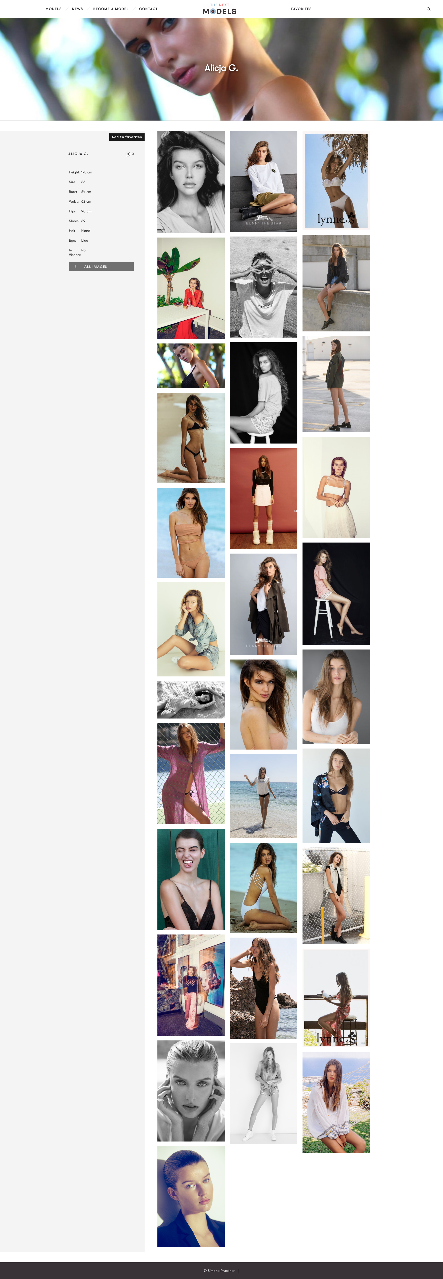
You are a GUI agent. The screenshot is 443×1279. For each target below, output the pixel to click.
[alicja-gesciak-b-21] (336, 643)
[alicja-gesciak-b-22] (263, 231)
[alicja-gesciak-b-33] (336, 1152)
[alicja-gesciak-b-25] (263, 1037)
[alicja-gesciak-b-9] (191, 823)
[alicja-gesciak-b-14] (336, 743)
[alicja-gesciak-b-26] (336, 1046)
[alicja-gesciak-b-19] (263, 548)
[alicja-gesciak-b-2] (336, 431)
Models (54, 9)
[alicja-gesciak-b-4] (191, 482)
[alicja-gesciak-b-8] (336, 537)
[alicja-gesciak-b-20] (263, 442)
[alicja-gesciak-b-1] (336, 330)
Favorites (301, 9)
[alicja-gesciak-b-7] (191, 717)
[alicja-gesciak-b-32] (263, 837)
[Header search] (428, 9)
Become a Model (111, 9)
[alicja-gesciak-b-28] (336, 229)
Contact (148, 9)
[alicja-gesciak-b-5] (191, 576)
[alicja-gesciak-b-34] (191, 1246)
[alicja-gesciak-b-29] (191, 1140)
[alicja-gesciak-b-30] (191, 675)
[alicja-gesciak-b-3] (191, 387)
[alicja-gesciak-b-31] (263, 1143)
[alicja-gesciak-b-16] (191, 338)
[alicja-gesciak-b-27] (263, 336)
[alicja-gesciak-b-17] (191, 1034)
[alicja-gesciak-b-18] (191, 232)
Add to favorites (127, 137)
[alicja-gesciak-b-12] (191, 929)
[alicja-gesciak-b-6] (263, 748)
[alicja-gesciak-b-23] (263, 654)
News (77, 9)
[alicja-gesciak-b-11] (336, 842)
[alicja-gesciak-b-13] (263, 932)
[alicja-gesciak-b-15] (336, 943)
